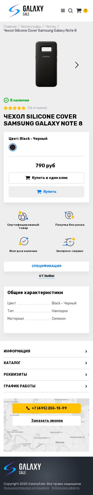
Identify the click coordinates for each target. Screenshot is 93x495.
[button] (77, 65)
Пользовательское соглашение (26, 488)
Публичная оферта (65, 488)
